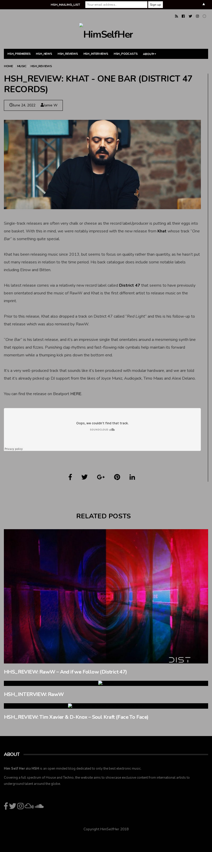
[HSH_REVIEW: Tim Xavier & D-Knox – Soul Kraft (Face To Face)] (106, 706)
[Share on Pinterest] (117, 477)
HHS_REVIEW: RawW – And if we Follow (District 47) (65, 671)
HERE (75, 394)
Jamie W (50, 105)
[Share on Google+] (100, 477)
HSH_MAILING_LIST (65, 5)
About (148, 54)
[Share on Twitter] (84, 477)
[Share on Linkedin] (132, 477)
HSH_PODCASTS (126, 54)
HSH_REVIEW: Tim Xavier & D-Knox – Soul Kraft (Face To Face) (76, 717)
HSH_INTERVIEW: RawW (34, 694)
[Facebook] (183, 16)
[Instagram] (197, 16)
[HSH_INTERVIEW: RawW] (106, 683)
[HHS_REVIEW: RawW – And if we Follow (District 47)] (106, 596)
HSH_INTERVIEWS (96, 54)
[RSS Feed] (176, 16)
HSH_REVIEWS (68, 54)
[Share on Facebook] (70, 477)
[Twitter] (190, 16)
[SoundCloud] (204, 16)
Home (8, 66)
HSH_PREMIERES (19, 54)
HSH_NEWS (44, 54)
